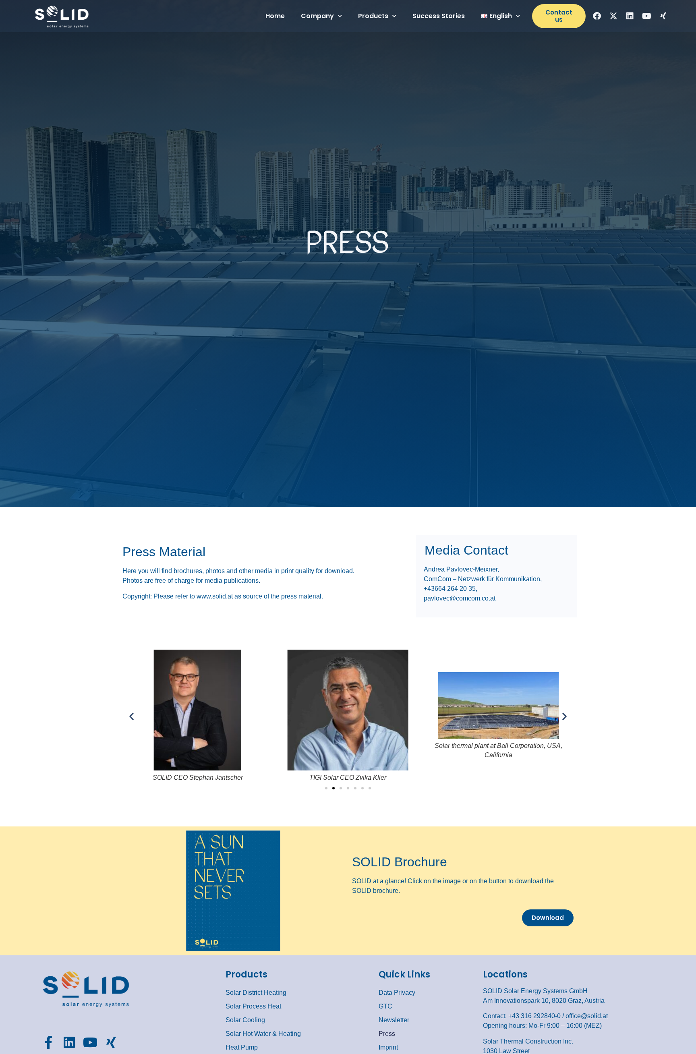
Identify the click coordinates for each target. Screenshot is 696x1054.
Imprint (388, 1047)
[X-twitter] (613, 16)
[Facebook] (597, 16)
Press (387, 1033)
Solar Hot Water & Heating (263, 1033)
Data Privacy (397, 992)
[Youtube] (646, 16)
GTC (385, 1006)
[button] (131, 716)
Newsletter (394, 1020)
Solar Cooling (245, 1020)
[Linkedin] (630, 16)
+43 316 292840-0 (534, 1016)
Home (275, 16)
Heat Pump (242, 1047)
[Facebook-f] (48, 1042)
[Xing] (663, 16)
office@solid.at (587, 1016)
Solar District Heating (256, 992)
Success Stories (438, 16)
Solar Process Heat (253, 1006)
